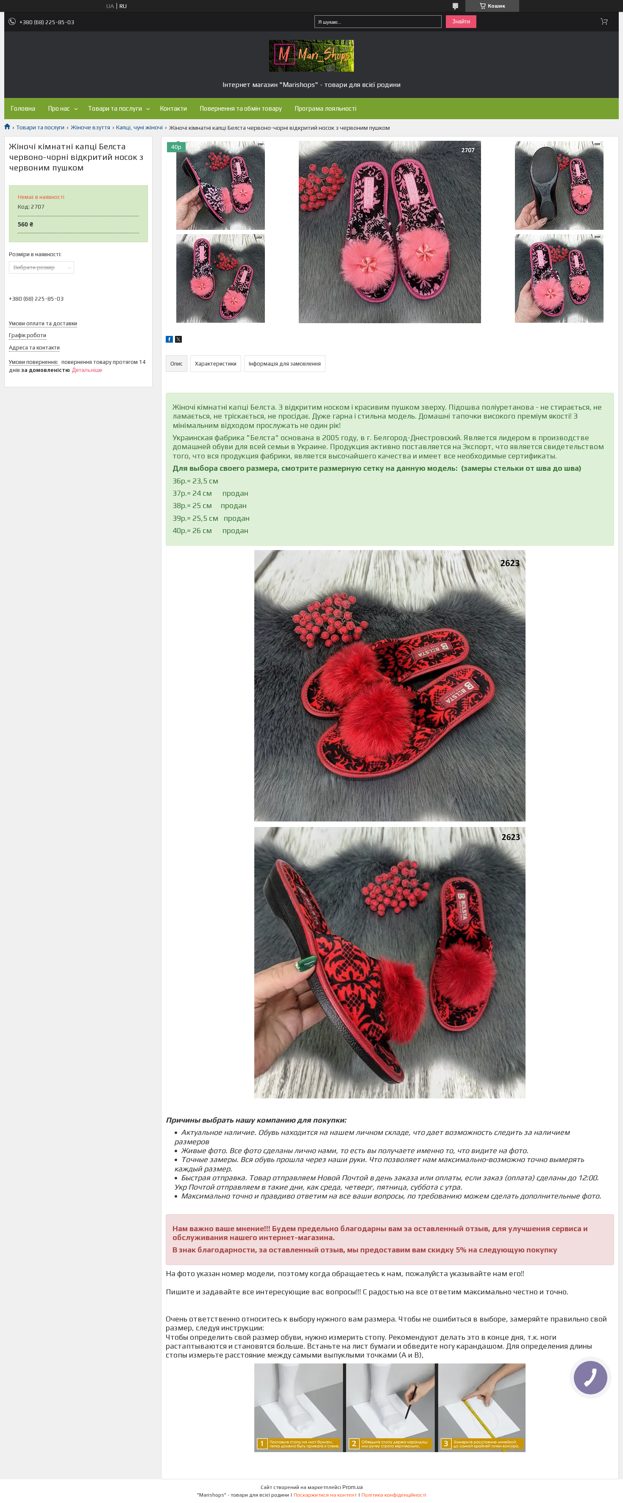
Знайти (461, 21)
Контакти (173, 108)
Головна (23, 108)
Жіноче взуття (90, 127)
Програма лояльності (325, 108)
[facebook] (169, 340)
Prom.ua (352, 1487)
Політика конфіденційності (394, 1495)
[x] (178, 340)
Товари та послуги (115, 108)
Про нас (59, 108)
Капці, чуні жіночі (139, 127)
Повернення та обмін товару (241, 108)
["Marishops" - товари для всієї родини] (311, 56)
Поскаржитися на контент (325, 1495)
